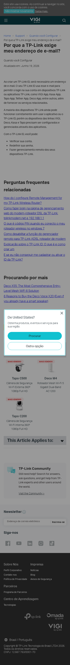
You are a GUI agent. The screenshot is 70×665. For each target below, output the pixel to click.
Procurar (35, 336)
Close (61, 313)
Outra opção (34, 346)
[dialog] (35, 332)
